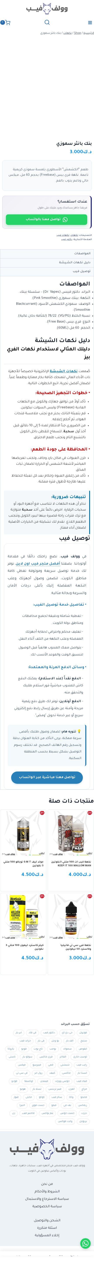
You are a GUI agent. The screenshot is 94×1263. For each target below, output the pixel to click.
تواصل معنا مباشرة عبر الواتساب (47, 777)
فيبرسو (37, 1065)
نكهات (74, 235)
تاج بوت (38, 1049)
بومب (53, 1049)
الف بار (69, 1041)
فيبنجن (44, 1081)
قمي (50, 1065)
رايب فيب (82, 1065)
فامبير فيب (28, 1113)
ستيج (83, 1041)
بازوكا (11, 1049)
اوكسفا (28, 1081)
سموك (67, 1049)
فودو (14, 1081)
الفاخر (63, 1057)
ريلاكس (82, 1105)
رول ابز (38, 1073)
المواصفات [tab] (82, 253)
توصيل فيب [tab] (82, 271)
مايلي (29, 1097)
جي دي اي (67, 1033)
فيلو (53, 1105)
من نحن (47, 1184)
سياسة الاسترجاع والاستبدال (47, 1199)
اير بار (19, 1033)
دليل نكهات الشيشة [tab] (75, 262)
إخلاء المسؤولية (47, 1236)
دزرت (84, 1113)
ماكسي (66, 1073)
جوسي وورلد (62, 1081)
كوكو (42, 1097)
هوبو (23, 1089)
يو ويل (55, 1041)
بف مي (67, 1105)
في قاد (32, 1033)
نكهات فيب (63, 235)
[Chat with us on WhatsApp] (85, 1243)
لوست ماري (80, 1057)
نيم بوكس (47, 1113)
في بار (41, 1041)
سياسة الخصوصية (47, 1207)
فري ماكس (46, 1057)
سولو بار (27, 1057)
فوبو (24, 1049)
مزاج (84, 1089)
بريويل (83, 1121)
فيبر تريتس (54, 1089)
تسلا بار (37, 1089)
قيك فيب (82, 1081)
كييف (52, 1073)
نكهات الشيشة (64, 371)
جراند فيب (25, 1041)
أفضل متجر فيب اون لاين (38, 564)
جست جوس (67, 1113)
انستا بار (82, 1073)
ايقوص (83, 1049)
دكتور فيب (66, 239)
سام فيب (57, 1097)
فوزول (83, 1033)
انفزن (71, 1089)
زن (13, 1113)
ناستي (12, 1057)
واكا (71, 1097)
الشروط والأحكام (47, 1192)
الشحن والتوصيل (47, 1221)
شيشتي (65, 1065)
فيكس (22, 1065)
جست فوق (38, 1105)
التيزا (22, 1105)
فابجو (83, 1097)
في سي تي (22, 1073)
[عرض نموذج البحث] (47, 22)
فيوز (16, 1097)
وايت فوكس (65, 1121)
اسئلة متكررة (47, 1228)
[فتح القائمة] (90, 22)
